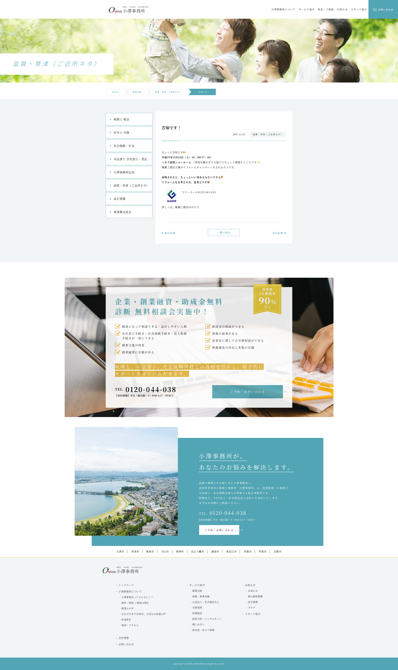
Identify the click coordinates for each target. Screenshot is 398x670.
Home (115, 91)
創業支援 (197, 590)
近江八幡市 (197, 551)
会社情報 (123, 638)
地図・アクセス (130, 625)
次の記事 (277, 233)
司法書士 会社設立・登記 (130, 159)
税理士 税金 (121, 119)
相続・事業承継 (200, 596)
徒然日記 (136, 91)
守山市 (165, 551)
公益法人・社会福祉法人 (205, 602)
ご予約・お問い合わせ (247, 392)
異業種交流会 (122, 212)
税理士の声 (127, 608)
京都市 (278, 551)
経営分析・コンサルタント (206, 618)
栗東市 (150, 551)
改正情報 (119, 199)
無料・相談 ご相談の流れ (135, 602)
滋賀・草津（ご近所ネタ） (168, 91)
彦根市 (248, 551)
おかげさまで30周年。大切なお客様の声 (143, 614)
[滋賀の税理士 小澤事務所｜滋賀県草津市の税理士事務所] (129, 12)
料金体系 (126, 619)
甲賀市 (262, 551)
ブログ (251, 607)
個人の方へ (198, 624)
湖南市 (215, 551)
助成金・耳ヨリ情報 (203, 630)
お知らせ (253, 590)
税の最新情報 (255, 596)
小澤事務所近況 (124, 172)
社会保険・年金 (124, 146)
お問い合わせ (126, 644)
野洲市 (180, 551)
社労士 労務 (121, 132)
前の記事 (170, 233)
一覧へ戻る (224, 232)
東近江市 (231, 551)
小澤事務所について (283, 9)
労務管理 (197, 607)
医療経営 (197, 613)
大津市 (120, 551)
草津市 (135, 551)
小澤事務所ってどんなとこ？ (137, 597)
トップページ (126, 585)
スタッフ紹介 (359, 9)
